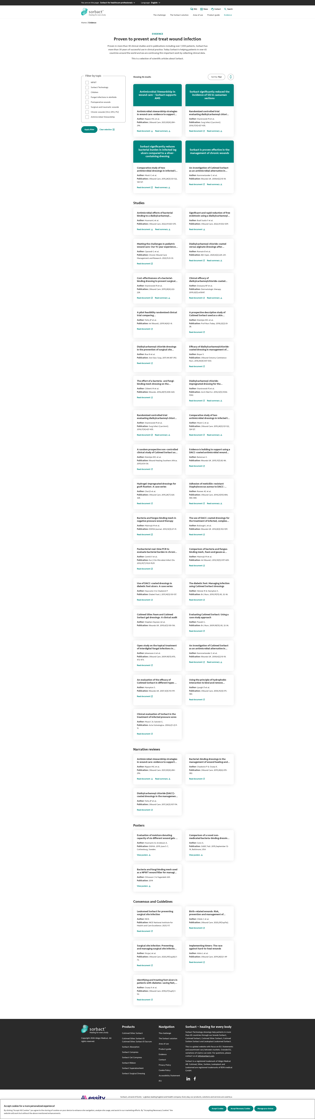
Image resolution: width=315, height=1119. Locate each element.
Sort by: (216, 77)
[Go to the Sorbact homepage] (93, 12)
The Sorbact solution (179, 15)
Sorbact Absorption (130, 1047)
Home (84, 22)
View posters (144, 855)
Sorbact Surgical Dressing (133, 1073)
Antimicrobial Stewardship (102, 117)
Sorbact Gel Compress (132, 1057)
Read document (145, 131)
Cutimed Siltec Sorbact (132, 1033)
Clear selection (105, 129)
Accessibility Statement (169, 1075)
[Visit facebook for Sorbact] (195, 1078)
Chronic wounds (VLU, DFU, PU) (104, 112)
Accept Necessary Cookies (240, 1108)
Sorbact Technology (99, 87)
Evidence (228, 15)
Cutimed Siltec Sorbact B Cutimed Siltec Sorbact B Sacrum (137, 1040)
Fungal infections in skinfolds (103, 97)
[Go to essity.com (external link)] (97, 1098)
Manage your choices (265, 1108)
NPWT (93, 82)
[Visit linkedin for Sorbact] (188, 1078)
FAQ (195, 9)
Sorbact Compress (130, 1052)
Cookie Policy (164, 1070)
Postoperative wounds (100, 102)
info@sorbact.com (206, 1056)
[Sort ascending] (231, 77)
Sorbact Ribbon (129, 1062)
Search (230, 9)
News (206, 9)
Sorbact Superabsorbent (133, 1068)
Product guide (213, 15)
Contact (217, 9)
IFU (169, 1081)
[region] (157, 1109)
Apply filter (89, 129)
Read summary (163, 131)
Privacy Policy (165, 1065)
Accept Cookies (217, 1108)
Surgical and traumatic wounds (104, 107)
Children (94, 92)
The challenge (159, 15)
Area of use (198, 15)
